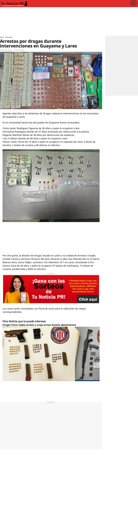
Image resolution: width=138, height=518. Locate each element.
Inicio (2, 37)
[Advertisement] (56, 21)
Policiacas (8, 37)
